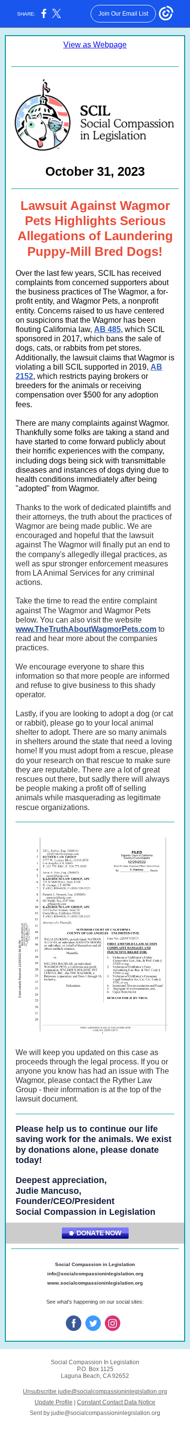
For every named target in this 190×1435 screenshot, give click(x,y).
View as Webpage (95, 45)
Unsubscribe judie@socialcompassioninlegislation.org (95, 1391)
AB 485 (107, 329)
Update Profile (54, 1402)
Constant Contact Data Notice (116, 1402)
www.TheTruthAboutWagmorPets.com (86, 629)
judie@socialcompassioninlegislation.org (105, 1413)
